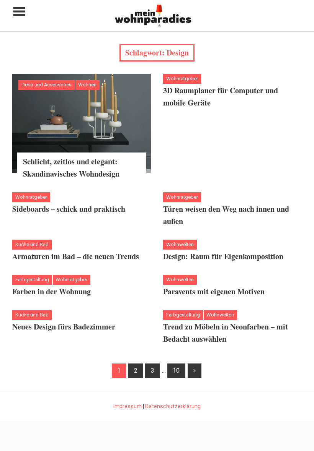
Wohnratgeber (182, 78)
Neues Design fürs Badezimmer (63, 326)
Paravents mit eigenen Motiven (214, 291)
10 (176, 370)
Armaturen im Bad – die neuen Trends (75, 256)
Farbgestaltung (32, 279)
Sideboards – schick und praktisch (68, 208)
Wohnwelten (180, 244)
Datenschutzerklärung (173, 406)
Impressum (127, 406)
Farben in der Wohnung (51, 291)
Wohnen (87, 85)
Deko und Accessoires (46, 85)
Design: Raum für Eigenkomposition (223, 256)
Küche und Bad (32, 244)
